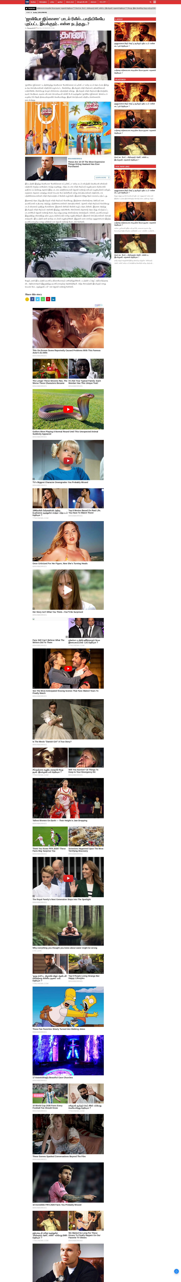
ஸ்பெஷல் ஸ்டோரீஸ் (82, 2)
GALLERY (103, 2)
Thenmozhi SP (31, 28)
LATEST (119, 19)
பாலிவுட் (52, 2)
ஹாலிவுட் (60, 2)
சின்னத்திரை (43, 2)
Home (28, 12)
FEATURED (120, 79)
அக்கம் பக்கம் (70, 2)
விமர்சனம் (93, 2)
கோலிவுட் (33, 2)
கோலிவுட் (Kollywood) (40, 12)
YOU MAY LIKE (122, 166)
